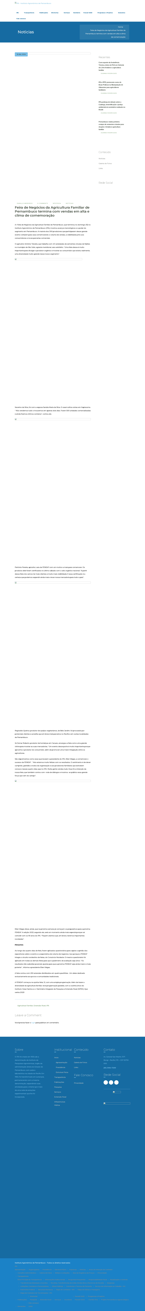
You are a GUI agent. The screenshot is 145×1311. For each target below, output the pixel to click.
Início (56, 1058)
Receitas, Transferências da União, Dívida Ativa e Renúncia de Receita (77, 1283)
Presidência (60, 1067)
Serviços (57, 1092)
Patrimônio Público (27, 1290)
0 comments (42, 203)
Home (120, 27)
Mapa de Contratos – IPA (65, 1290)
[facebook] (101, 189)
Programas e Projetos (96, 1296)
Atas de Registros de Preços (83, 1273)
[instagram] (111, 189)
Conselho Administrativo (27, 1273)
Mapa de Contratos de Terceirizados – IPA (36, 1293)
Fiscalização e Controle (119, 1280)
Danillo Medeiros (25, 203)
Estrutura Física (62, 1072)
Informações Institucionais (55, 1280)
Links (101, 168)
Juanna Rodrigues (109, 73)
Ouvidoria (68, 1300)
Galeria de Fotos (105, 163)
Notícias (69, 203)
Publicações (59, 1082)
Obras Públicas (57, 1286)
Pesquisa (58, 1087)
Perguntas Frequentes (76, 1280)
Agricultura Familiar (25, 1006)
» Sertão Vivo (93, 1300)
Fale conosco (34, 1303)
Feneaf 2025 (79, 1296)
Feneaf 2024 (80, 1300)
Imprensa (73, 1269)
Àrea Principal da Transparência (30, 1280)
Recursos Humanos (45, 1290)
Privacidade (78, 1083)
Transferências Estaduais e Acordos (34, 1283)
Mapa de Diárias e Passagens (89, 1290)
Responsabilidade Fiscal (98, 1280)
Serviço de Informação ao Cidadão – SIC (110, 1286)
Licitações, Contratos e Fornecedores (34, 1286)
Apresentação (61, 1062)
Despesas (110, 1283)
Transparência (60, 1077)
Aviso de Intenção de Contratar (101, 1269)
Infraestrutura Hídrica (59, 1103)
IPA (47, 1006)
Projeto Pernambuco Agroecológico (115, 1300)
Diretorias (33, 1296)
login (33, 1023)
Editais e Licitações (62, 1273)
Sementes (21, 1306)
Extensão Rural (40, 1006)
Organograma (34, 1269)
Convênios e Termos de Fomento (79, 1286)
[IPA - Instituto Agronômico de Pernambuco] (33, 3)
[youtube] (106, 189)
